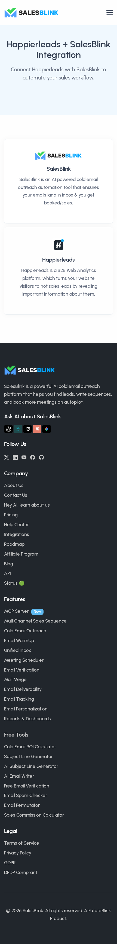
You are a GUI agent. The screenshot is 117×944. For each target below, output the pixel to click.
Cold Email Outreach (25, 630)
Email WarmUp (19, 640)
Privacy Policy (17, 853)
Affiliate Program (21, 554)
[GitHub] (41, 456)
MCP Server (16, 611)
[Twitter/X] (6, 456)
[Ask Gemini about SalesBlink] (46, 429)
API (7, 573)
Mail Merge (15, 679)
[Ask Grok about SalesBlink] (27, 429)
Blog (8, 563)
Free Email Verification (26, 786)
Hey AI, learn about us (27, 505)
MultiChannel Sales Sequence (35, 621)
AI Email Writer (19, 776)
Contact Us (15, 495)
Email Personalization (26, 709)
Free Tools (16, 734)
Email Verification (21, 670)
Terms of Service (21, 843)
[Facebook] (32, 456)
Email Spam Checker (25, 795)
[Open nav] (109, 12)
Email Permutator (22, 805)
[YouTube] (23, 456)
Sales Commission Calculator (34, 815)
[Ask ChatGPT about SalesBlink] (8, 429)
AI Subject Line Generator (31, 766)
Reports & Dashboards (27, 718)
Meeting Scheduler (24, 660)
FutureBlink (99, 910)
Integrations (16, 534)
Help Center (16, 524)
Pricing (11, 514)
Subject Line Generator (28, 756)
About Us (13, 485)
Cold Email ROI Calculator (30, 746)
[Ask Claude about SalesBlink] (37, 429)
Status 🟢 (14, 583)
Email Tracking (19, 699)
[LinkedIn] (15, 456)
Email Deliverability (23, 689)
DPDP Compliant (20, 872)
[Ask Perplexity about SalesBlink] (18, 429)
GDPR (10, 862)
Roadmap (14, 544)
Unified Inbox (17, 650)
